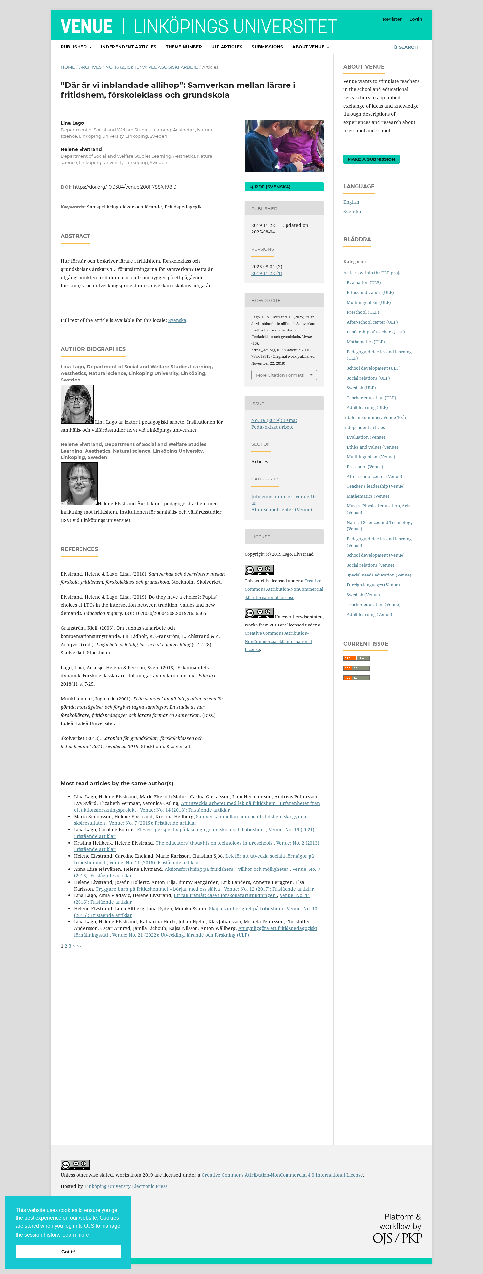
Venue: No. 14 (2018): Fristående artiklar (185, 810)
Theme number (184, 46)
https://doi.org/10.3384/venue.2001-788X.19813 (124, 187)
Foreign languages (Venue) (373, 585)
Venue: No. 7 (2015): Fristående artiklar (152, 823)
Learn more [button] (75, 1234)
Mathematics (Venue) (368, 496)
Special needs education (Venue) (379, 575)
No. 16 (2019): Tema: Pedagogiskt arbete (151, 67)
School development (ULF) (374, 368)
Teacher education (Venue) (374, 604)
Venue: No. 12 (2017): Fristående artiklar (269, 889)
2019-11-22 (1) (266, 273)
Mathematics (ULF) (366, 342)
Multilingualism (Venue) (371, 457)
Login (415, 19)
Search (408, 47)
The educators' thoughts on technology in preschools (215, 843)
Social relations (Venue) (370, 565)
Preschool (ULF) (363, 312)
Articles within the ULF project (374, 273)
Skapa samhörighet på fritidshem (246, 908)
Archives (90, 67)
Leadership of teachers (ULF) (376, 332)
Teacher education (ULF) (371, 398)
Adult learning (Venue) (369, 614)
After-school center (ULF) (372, 322)
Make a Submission (371, 159)
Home (68, 67)
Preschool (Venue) (365, 467)
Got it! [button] (68, 1251)
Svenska (177, 320)
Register (392, 19)
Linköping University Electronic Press (125, 1186)
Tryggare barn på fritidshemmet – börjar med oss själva (158, 889)
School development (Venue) (376, 555)
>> (79, 946)
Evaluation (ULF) (364, 282)
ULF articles (226, 46)
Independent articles (129, 46)
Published (74, 46)
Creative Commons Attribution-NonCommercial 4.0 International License (284, 589)
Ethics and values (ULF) (370, 292)
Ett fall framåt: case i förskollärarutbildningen (225, 895)
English (351, 202)
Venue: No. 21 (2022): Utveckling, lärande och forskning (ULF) (180, 935)
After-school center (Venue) (281, 509)
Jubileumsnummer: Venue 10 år (375, 417)
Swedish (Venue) (363, 595)
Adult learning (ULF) (367, 407)
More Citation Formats (280, 375)
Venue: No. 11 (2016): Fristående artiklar (154, 862)
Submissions (267, 46)
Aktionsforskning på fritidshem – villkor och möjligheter (227, 869)
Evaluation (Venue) (366, 437)
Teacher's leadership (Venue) (376, 486)
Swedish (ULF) (361, 388)
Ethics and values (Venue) (372, 447)
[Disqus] (192, 1031)
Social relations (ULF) (368, 378)
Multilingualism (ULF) (369, 302)
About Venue (309, 46)
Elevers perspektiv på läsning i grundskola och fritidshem (201, 829)
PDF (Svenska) (272, 186)
